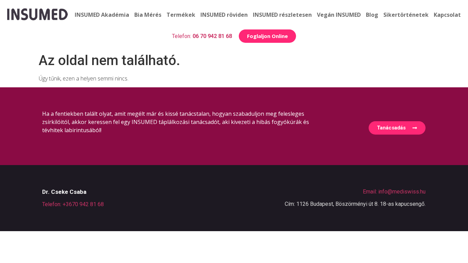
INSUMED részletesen (282, 14)
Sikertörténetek (406, 14)
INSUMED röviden (224, 14)
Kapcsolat (447, 14)
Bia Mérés (147, 14)
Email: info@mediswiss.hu (394, 191)
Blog (372, 14)
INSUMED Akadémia (102, 14)
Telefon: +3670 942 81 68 (73, 204)
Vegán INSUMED (339, 14)
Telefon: (202, 36)
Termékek (181, 14)
